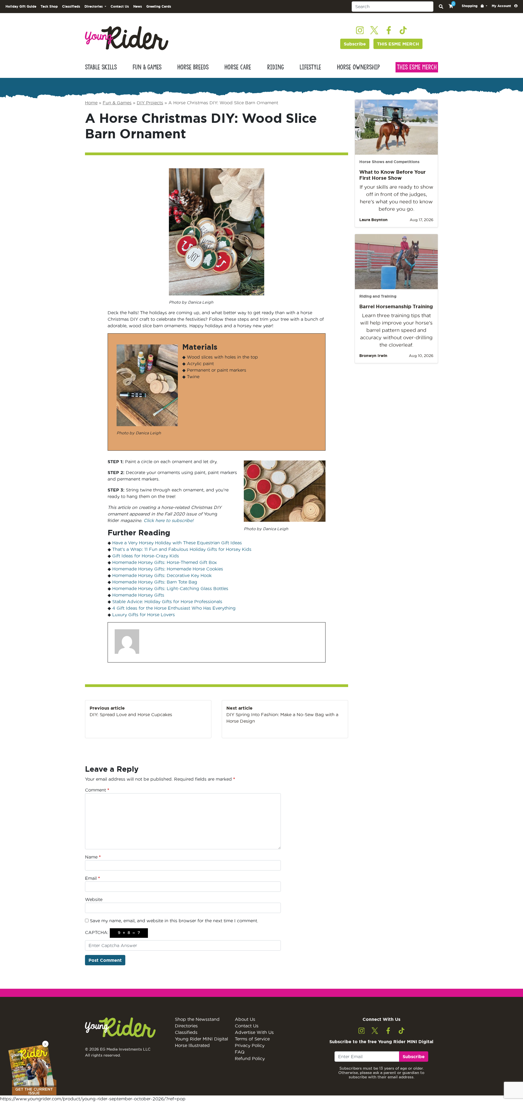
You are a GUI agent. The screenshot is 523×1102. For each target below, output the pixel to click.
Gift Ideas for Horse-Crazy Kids (145, 555)
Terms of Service (252, 1038)
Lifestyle (310, 67)
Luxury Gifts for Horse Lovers (143, 614)
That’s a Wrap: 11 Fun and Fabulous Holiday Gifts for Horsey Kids (181, 549)
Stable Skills (101, 67)
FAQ (240, 1051)
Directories (186, 1025)
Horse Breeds (193, 67)
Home (91, 102)
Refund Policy (250, 1058)
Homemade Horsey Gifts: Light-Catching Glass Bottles (170, 588)
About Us (245, 1019)
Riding (275, 67)
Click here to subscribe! (168, 520)
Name (93, 856)
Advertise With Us (254, 1032)
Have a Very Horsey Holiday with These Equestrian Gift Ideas (177, 542)
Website (93, 899)
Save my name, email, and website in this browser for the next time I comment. (174, 920)
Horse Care (237, 67)
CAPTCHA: (96, 932)
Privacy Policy (249, 1045)
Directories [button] (94, 6)
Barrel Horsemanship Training (396, 306)
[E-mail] (118, 662)
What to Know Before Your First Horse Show (392, 175)
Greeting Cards (158, 6)
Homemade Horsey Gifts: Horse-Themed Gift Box (164, 562)
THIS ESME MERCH (398, 43)
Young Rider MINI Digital (201, 1038)
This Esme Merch (417, 67)
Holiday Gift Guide (20, 6)
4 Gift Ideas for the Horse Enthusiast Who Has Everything (174, 608)
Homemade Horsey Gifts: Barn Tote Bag (154, 581)
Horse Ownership (358, 67)
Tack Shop (49, 6)
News (137, 6)
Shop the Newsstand (197, 1019)
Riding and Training (377, 296)
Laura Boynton (373, 220)
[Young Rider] (126, 37)
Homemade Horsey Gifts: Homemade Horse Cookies (167, 568)
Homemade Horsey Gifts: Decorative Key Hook (162, 575)
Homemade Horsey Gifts (138, 595)
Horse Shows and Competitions (389, 162)
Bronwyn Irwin (373, 355)
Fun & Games (147, 67)
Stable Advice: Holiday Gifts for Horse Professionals (167, 601)
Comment (97, 789)
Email (92, 878)
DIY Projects (150, 102)
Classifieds (71, 6)
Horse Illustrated (192, 1045)
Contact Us (120, 6)
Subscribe (355, 43)
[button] (474, 6)
